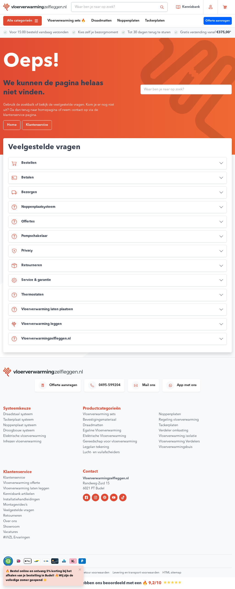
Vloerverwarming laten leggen (26, 488)
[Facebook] (86, 497)
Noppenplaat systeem (19, 425)
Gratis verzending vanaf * (205, 32)
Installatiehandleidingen (21, 499)
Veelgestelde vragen (18, 510)
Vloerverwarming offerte (21, 483)
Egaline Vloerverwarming (102, 430)
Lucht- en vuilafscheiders (101, 452)
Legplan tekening (96, 447)
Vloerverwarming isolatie (178, 436)
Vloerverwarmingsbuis (175, 447)
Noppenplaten (128, 20)
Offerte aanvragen (217, 20)
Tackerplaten (155, 20)
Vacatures (10, 532)
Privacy (27, 250)
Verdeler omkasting (173, 430)
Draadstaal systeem (18, 414)
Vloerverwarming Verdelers (179, 441)
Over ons (10, 521)
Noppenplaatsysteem (38, 207)
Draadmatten (101, 20)
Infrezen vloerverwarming (22, 441)
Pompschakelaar (34, 236)
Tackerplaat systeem (18, 420)
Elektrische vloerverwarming (24, 436)
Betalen (27, 177)
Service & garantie (36, 280)
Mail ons (148, 385)
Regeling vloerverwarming (179, 420)
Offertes (28, 221)
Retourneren (31, 265)
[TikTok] (122, 497)
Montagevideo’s (15, 505)
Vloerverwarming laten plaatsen (47, 309)
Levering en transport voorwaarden (136, 572)
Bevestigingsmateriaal (99, 420)
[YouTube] (113, 497)
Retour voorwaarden (95, 572)
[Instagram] (95, 497)
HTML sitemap (171, 572)
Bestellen (28, 163)
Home (12, 125)
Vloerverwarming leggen (41, 324)
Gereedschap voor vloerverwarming (110, 441)
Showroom (11, 527)
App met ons (186, 385)
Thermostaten (32, 294)
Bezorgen (29, 192)
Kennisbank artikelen (18, 494)
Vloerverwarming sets (99, 414)
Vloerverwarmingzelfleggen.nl (46, 338)
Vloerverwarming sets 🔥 (66, 20)
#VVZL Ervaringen (16, 537)
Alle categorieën (19, 20)
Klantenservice (37, 125)
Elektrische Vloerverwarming (104, 436)
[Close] (80, 569)
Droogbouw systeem (19, 430)
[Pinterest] (104, 497)
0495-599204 (109, 385)
